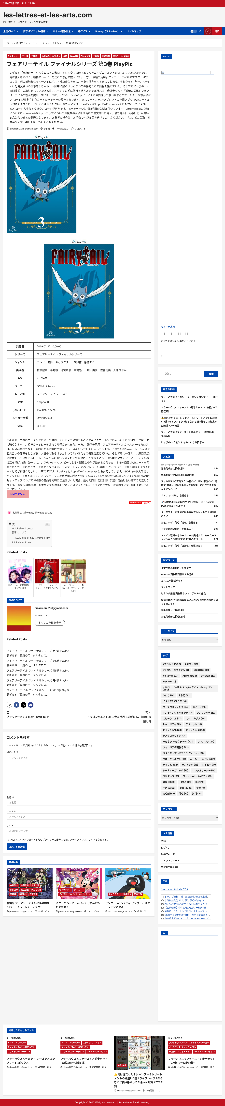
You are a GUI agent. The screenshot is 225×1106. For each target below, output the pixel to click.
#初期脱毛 (201, 670)
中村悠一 (35, 55)
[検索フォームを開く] (200, 31)
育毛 (201, 787)
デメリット (194, 724)
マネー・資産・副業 (62, 31)
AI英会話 (190, 675)
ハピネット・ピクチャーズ (178, 741)
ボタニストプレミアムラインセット (183, 753)
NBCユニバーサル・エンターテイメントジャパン (187, 688)
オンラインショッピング (178, 712)
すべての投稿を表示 (49, 623)
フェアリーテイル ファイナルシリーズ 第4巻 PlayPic (38, 680)
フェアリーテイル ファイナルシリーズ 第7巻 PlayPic (38, 651)
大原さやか (85, 55)
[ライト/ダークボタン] (193, 31)
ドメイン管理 (195, 730)
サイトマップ (134, 31)
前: (28, 714)
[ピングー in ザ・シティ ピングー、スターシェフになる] (128, 883)
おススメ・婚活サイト (172, 580)
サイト (10, 825)
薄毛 (183, 793)
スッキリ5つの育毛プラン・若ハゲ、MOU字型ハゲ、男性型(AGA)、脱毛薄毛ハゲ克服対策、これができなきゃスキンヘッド (189, 485)
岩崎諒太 (127, 894)
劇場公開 (35, 885)
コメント (12, 751)
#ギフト (191, 664)
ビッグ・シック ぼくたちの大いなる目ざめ (182, 442)
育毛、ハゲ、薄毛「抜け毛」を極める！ (181, 545)
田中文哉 (138, 894)
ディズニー (79, 889)
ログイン (165, 847)
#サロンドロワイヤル (176, 670)
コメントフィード (170, 860)
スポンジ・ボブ (195, 718)
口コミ (185, 782)
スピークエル (172, 718)
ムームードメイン (202, 758)
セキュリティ (172, 724)
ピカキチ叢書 (168, 326)
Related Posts (23, 542)
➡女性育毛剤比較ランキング (176, 567)
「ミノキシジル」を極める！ (176, 495)
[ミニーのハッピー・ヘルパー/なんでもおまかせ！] (79, 883)
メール (11, 811)
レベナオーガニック (175, 770)
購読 (217, 31)
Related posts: (25, 528)
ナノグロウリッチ (174, 735)
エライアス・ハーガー (92, 1042)
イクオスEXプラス (175, 701)
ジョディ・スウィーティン (19, 1051)
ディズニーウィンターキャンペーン (75, 894)
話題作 (116, 55)
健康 (169, 782)
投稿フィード (168, 854)
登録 (163, 841)
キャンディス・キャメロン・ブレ (21, 1047)
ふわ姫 (184, 695)
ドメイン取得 (172, 730)
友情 (65, 55)
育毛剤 (169, 793)
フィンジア (205, 741)
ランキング (190, 764)
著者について (19, 532)
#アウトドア (172, 664)
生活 (169, 787)
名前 (10, 797)
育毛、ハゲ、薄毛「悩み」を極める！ (180, 522)
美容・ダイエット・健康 (34, 31)
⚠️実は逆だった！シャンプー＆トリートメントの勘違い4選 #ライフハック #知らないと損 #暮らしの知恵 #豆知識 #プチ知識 (189, 421)
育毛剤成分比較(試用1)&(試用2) (177, 474)
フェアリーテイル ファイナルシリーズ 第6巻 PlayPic (38, 661)
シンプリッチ (206, 712)
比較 (199, 782)
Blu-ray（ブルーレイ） (107, 31)
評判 (196, 793)
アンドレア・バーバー (17, 1042)
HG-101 (169, 681)
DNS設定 (208, 675)
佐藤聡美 (46, 55)
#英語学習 (170, 675)
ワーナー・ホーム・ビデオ (197, 776)
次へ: (119, 717)
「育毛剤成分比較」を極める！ (177, 529)
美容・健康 (122, 1065)
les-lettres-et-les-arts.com (47, 15)
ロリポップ (171, 776)
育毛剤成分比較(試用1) (172, 468)
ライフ (170, 764)
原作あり (56, 55)
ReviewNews (125, 1102)
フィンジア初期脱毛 (176, 747)
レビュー (209, 764)
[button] (9, 704)
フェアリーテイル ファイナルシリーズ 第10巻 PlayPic (38, 690)
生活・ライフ (9, 31)
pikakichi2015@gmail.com (24, 128)
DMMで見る (17, 494)
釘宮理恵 (125, 55)
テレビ (25, 55)
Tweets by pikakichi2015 (174, 889)
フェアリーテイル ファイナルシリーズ (59, 354)
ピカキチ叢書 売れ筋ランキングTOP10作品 (183, 593)
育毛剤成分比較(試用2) (173, 616)
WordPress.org (170, 866)
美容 (186, 787)
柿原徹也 (106, 55)
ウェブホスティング (175, 706)
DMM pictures (46, 386)
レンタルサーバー (203, 770)
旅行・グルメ (84, 31)
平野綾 (96, 55)
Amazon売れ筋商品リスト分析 (177, 574)
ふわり (168, 695)
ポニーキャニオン (174, 758)
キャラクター (13, 55)
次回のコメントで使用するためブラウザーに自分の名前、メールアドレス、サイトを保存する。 (59, 839)
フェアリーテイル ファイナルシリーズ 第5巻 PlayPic (38, 670)
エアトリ (199, 706)
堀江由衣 (74, 55)
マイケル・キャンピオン (96, 1051)
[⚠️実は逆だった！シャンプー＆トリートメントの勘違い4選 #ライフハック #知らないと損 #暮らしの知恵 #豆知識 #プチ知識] (139, 1053)
